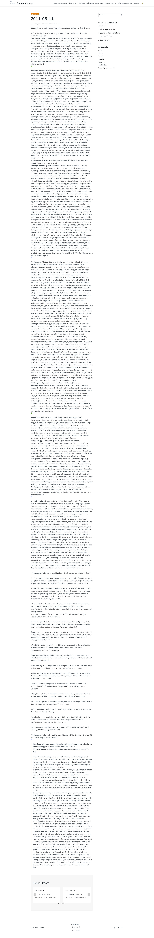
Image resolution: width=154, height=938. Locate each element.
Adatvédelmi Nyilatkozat (75, 926)
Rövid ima (102, 26)
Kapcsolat (136, 3)
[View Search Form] (142, 3)
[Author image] (36, 894)
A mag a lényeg (103, 40)
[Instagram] (121, 927)
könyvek (101, 62)
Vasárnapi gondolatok (92, 3)
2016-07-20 (39, 891)
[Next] (89, 894)
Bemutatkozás (62, 3)
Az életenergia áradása (106, 29)
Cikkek (100, 50)
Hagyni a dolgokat (105, 36)
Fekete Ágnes (36, 24)
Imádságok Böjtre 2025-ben (123, 3)
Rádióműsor (35, 14)
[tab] (58, 903)
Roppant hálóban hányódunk (109, 33)
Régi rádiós (81, 3)
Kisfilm (75, 3)
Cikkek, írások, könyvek (107, 3)
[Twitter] (118, 927)
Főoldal (55, 3)
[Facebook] (114, 927)
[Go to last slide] (35, 894)
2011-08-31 (70, 891)
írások (100, 56)
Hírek (70, 3)
